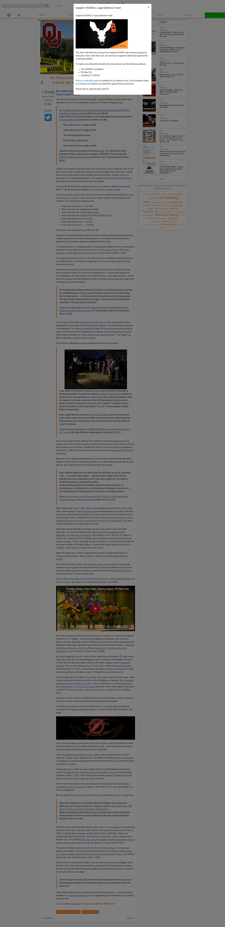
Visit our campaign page (87, 81)
